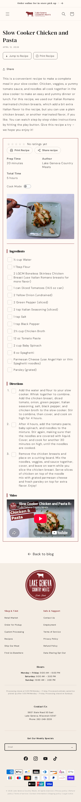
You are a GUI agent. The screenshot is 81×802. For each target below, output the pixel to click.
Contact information (38, 794)
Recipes (9, 639)
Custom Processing (14, 632)
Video (13, 495)
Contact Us (49, 618)
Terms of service (21, 794)
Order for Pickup (13, 625)
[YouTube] (45, 758)
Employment (50, 625)
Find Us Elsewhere (14, 653)
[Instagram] (35, 758)
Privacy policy (61, 791)
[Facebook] (25, 758)
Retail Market (11, 618)
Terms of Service (52, 632)
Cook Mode (14, 186)
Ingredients (17, 251)
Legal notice (68, 794)
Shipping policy (54, 794)
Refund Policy (51, 646)
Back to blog (43, 554)
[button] (7, 14)
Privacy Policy (51, 639)
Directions (16, 384)
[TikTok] (55, 758)
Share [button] (10, 69)
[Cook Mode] (27, 186)
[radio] (9, 144)
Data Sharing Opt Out (55, 653)
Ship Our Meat (12, 646)
